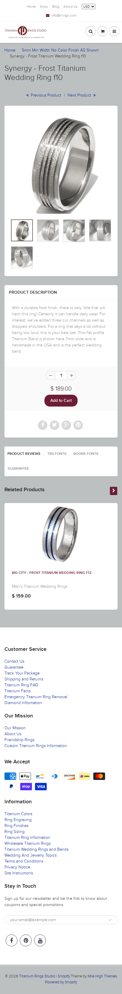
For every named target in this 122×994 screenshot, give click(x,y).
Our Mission (15, 727)
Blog (55, 6)
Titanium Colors (18, 813)
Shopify (64, 976)
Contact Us (14, 661)
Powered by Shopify (61, 982)
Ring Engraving (18, 819)
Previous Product (45, 95)
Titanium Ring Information (27, 837)
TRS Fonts (56, 454)
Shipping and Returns (23, 679)
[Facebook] (11, 940)
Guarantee (18, 468)
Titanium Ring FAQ (21, 685)
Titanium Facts (17, 690)
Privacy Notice (17, 867)
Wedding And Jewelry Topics (30, 855)
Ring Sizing (14, 831)
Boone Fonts (85, 454)
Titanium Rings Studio (37, 976)
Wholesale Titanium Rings (27, 843)
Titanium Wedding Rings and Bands (36, 849)
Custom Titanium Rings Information (35, 745)
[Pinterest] (26, 940)
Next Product (80, 95)
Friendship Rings (19, 739)
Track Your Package (22, 673)
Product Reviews (23, 454)
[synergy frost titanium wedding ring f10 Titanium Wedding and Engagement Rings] (61, 164)
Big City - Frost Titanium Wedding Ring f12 (52, 573)
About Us (70, 6)
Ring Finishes (16, 825)
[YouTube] (40, 940)
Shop (44, 6)
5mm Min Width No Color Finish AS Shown (60, 50)
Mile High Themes (102, 976)
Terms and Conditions (23, 861)
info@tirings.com (63, 15)
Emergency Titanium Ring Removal (35, 696)
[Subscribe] (110, 920)
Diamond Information (23, 702)
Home (31, 6)
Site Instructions (18, 873)
